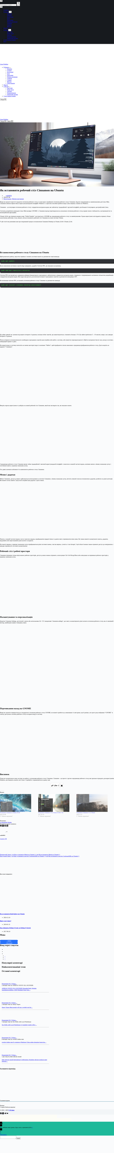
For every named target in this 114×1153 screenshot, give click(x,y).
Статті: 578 (3, 839)
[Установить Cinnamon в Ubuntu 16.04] (18, 803)
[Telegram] (5, 1113)
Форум (6, 85)
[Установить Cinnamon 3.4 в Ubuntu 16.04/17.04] (56, 803)
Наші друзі (10, 89)
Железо (9, 81)
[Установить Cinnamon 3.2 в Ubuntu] (94, 803)
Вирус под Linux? (5, 921)
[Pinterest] (5, 826)
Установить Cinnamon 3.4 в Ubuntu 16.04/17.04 (50, 812)
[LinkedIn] (7, 826)
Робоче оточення (12, 77)
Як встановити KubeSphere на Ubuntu (12, 914)
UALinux (11, 1110)
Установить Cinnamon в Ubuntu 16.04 (10, 812)
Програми (10, 75)
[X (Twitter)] (3, 826)
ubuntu (9, 822)
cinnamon (3, 822)
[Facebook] (1, 826)
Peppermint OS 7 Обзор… (9, 984)
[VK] (7, 1113)
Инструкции (7, 199)
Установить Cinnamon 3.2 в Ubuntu (85, 812)
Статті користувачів (10, 96)
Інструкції (10, 72)
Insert (18, 1138)
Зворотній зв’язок (12, 94)
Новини (9, 69)
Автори (9, 91)
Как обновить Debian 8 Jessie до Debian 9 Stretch (15, 928)
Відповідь (4, 1134)
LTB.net (6, 86)
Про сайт (10, 88)
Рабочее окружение (18, 199)
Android (9, 78)
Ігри (8, 73)
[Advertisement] (57, 235)
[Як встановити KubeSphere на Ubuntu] (34, 910)
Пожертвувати (11, 93)
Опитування (11, 83)
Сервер (9, 80)
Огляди (9, 70)
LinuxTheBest (4, 64)
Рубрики (6, 67)
